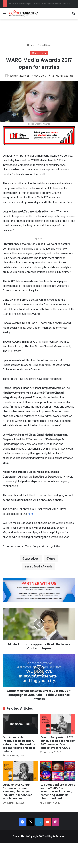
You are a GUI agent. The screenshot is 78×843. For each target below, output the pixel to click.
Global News (44, 45)
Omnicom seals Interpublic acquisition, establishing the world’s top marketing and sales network (19, 744)
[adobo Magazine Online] (23, 13)
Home (32, 45)
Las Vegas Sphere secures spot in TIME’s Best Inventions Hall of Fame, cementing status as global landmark (57, 791)
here (30, 513)
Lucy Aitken (31, 558)
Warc (51, 558)
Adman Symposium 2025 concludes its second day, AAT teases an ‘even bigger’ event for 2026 (57, 743)
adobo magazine (18, 76)
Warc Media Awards (39, 566)
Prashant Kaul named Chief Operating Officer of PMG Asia (39, 3)
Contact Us (18, 836)
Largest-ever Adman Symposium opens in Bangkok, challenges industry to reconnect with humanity (17, 791)
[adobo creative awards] (39, 135)
